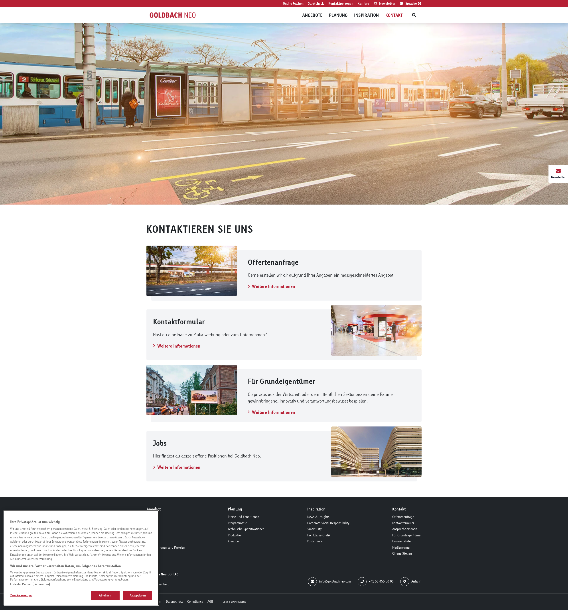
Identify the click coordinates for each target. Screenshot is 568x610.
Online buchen (293, 3)
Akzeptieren (138, 595)
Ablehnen (105, 595)
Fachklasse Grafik (318, 535)
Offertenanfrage (403, 517)
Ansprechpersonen (404, 529)
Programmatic (237, 523)
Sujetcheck (316, 3)
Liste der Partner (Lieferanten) (30, 584)
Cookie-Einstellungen (234, 601)
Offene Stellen (402, 553)
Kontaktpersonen (340, 3)
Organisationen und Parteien (165, 547)
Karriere (363, 3)
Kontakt (394, 15)
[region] (81, 558)
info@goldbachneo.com (335, 581)
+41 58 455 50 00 (381, 581)
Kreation (233, 541)
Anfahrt (416, 581)
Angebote (312, 15)
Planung (338, 15)
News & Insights (318, 517)
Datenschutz (174, 601)
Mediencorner (401, 547)
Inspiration (366, 15)
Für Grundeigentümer (407, 535)
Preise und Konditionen (243, 517)
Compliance (195, 601)
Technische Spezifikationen (246, 529)
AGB (210, 601)
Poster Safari (315, 541)
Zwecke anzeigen (21, 595)
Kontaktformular (403, 523)
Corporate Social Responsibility (328, 523)
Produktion (235, 535)
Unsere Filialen (402, 541)
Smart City (314, 529)
